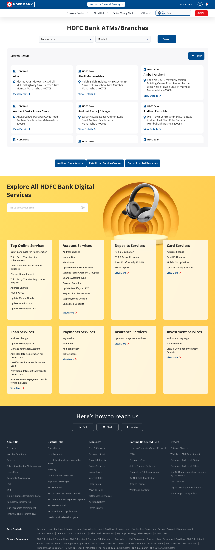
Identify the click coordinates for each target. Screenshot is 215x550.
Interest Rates (96, 477)
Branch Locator (137, 483)
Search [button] (167, 39)
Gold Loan (110, 528)
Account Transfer (72, 283)
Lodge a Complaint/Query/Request (148, 448)
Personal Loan (44, 528)
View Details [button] (20, 94)
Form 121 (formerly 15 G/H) (129, 262)
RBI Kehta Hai (55, 487)
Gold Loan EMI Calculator (189, 539)
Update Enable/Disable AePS (78, 267)
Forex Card (108, 533)
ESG (9, 483)
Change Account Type (74, 277)
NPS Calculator (140, 547)
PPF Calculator (173, 543)
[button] (106, 4)
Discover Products (76, 13)
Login (200, 12)
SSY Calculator (155, 543)
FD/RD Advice (18, 292)
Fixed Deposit (145, 533)
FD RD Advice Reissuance (128, 257)
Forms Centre (96, 507)
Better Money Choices (124, 13)
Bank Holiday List (98, 460)
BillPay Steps (69, 353)
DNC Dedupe (177, 481)
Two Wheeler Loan (92, 528)
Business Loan (73, 528)
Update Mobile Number (23, 298)
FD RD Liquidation (124, 251)
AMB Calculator (107, 543)
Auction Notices (97, 501)
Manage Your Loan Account (25, 348)
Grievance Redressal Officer (185, 466)
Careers (11, 460)
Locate (134, 427)
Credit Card (81, 533)
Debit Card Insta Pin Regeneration (29, 251)
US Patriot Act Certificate (60, 475)
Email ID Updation (176, 257)
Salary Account (185, 528)
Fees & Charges (97, 448)
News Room (13, 471)
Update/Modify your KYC (24, 308)
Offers (144, 13)
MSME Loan (160, 533)
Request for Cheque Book (76, 293)
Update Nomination (21, 303)
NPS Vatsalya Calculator (162, 547)
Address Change (19, 287)
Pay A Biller (69, 338)
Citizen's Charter (179, 448)
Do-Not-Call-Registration (142, 477)
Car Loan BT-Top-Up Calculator (114, 547)
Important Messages (58, 481)
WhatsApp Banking (140, 489)
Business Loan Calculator (160, 539)
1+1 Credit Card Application (62, 511)
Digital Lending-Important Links (187, 487)
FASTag (132, 533)
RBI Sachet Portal (57, 505)
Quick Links (54, 448)
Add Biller (68, 343)
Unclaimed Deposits (73, 303)
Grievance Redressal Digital (184, 460)
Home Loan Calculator (48, 543)
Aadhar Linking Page (178, 338)
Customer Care (137, 460)
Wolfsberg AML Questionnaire (186, 454)
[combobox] (66, 39)
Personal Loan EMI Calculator (70, 539)
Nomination (69, 257)
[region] (42, 82)
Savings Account (166, 528)
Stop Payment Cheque (75, 298)
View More (68, 312)
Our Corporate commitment (21, 507)
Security (52, 469)
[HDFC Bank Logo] (21, 4)
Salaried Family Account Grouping (81, 272)
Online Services (97, 466)
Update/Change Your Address (130, 338)
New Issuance (55, 454)
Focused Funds (175, 343)
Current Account (45, 533)
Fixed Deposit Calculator (49, 547)
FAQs (132, 454)
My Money (68, 262)
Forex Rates (95, 483)
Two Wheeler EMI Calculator (130, 539)
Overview (12, 448)
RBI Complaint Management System (66, 499)
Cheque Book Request (22, 274)
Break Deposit (122, 267)
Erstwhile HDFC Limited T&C (21, 513)
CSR (9, 489)
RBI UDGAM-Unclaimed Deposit (64, 493)
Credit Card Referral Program (63, 517)
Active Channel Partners (142, 466)
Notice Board (95, 471)
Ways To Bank (96, 489)
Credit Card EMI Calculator (132, 543)
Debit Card (95, 533)
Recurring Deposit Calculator (80, 547)
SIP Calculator (190, 543)
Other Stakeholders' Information (24, 466)
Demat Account (65, 533)
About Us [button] (185, 4)
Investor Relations (16, 454)
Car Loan (58, 528)
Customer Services (98, 454)
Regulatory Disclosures (19, 501)
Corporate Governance (19, 477)
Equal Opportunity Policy (183, 493)
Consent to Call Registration (144, 471)
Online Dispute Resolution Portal (24, 495)
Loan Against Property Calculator (79, 543)
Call (84, 427)
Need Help (99, 13)
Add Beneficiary (71, 348)
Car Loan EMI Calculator (100, 539)
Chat (109, 427)
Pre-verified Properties (144, 528)
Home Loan (124, 528)
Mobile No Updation (178, 262)
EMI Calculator (44, 539)
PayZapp (121, 533)
